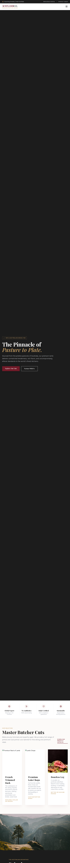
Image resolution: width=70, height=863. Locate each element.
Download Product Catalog (61, 741)
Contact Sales (63, 1)
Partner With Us (29, 368)
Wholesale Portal (49, 1)
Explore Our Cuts (11, 368)
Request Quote (12, 768)
